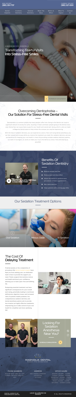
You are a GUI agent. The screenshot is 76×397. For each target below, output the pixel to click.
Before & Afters (51, 12)
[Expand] (12, 233)
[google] (71, 94)
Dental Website (10, 393)
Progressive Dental (12, 394)
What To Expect (61, 12)
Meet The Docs (41, 12)
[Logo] (38, 358)
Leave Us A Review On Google (38, 393)
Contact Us (70, 12)
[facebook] (71, 98)
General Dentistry (30, 12)
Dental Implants (7, 12)
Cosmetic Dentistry (18, 12)
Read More (13, 243)
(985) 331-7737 (20, 373)
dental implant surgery (23, 270)
